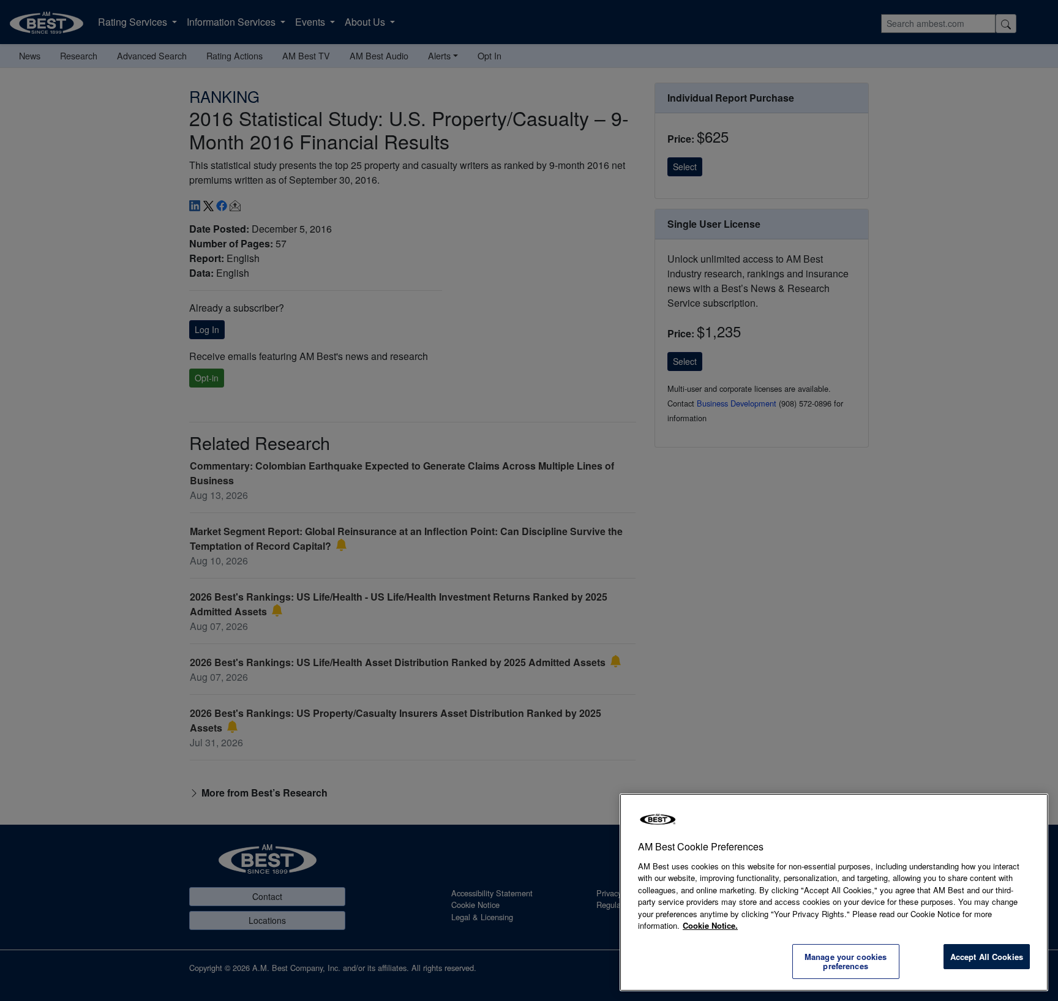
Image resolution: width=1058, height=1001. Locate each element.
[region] (834, 892)
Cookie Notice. (710, 925)
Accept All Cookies (986, 956)
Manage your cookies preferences (846, 961)
